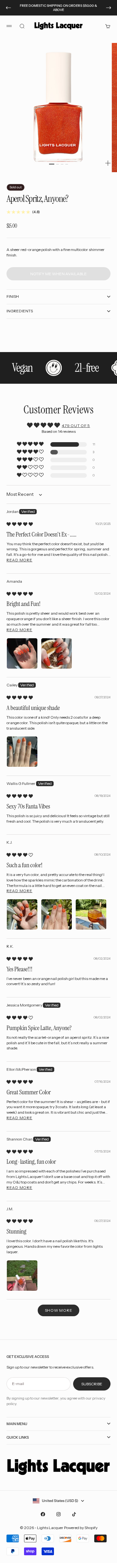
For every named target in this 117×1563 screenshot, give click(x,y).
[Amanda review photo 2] (56, 653)
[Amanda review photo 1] (22, 653)
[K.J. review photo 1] (22, 914)
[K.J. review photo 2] (56, 914)
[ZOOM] (107, 163)
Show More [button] (58, 1310)
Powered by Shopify (81, 1527)
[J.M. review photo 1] (22, 1275)
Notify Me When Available (58, 273)
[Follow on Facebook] (43, 1514)
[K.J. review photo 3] (91, 914)
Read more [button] (19, 559)
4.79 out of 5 (76, 425)
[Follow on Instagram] (58, 1514)
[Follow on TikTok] (74, 1514)
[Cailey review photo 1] (22, 751)
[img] (19, 524)
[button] (31, 444)
